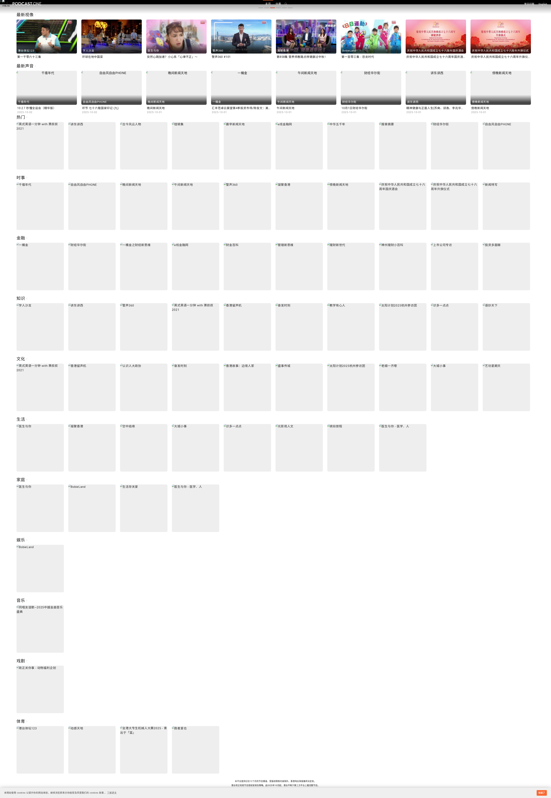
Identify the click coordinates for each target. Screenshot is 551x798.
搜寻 (286, 4)
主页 (268, 4)
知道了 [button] (542, 793)
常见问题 (529, 4)
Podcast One (27, 4)
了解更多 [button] (112, 793)
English (543, 4)
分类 (278, 4)
